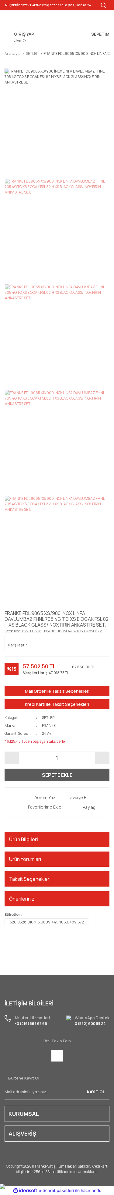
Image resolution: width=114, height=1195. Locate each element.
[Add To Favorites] (40, 807)
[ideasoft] (25, 1190)
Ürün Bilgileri (23, 839)
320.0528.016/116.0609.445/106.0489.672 (47, 922)
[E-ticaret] (56, 1190)
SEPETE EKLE (57, 775)
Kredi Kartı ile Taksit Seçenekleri (57, 704)
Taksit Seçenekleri (29, 879)
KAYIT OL (96, 1091)
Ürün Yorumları (25, 859)
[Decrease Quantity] (12, 758)
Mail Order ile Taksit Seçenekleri (57, 691)
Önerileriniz (21, 898)
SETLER (48, 717)
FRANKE (49, 725)
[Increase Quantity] (102, 758)
